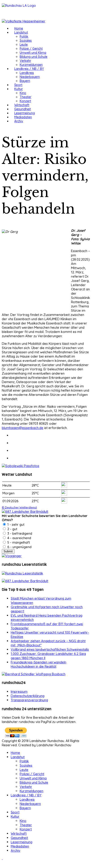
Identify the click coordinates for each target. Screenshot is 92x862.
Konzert (25, 101)
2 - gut (11, 529)
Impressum (19, 691)
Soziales (26, 41)
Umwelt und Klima (33, 53)
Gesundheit (22, 109)
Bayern (25, 81)
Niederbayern (30, 77)
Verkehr (25, 61)
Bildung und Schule (33, 57)
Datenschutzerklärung (27, 696)
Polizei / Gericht (31, 49)
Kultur (18, 89)
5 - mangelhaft (18, 542)
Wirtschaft (21, 105)
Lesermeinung (24, 113)
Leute (24, 45)
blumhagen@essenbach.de (22, 428)
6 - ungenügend (18, 547)
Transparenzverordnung (29, 700)
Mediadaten (23, 117)
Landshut (21, 32)
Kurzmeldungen (31, 65)
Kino (23, 93)
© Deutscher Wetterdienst (19, 507)
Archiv (18, 121)
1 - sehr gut (15, 524)
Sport (18, 85)
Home (18, 28)
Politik (24, 36)
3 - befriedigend (19, 533)
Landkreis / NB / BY (29, 69)
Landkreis (27, 73)
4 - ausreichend (18, 538)
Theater (25, 97)
